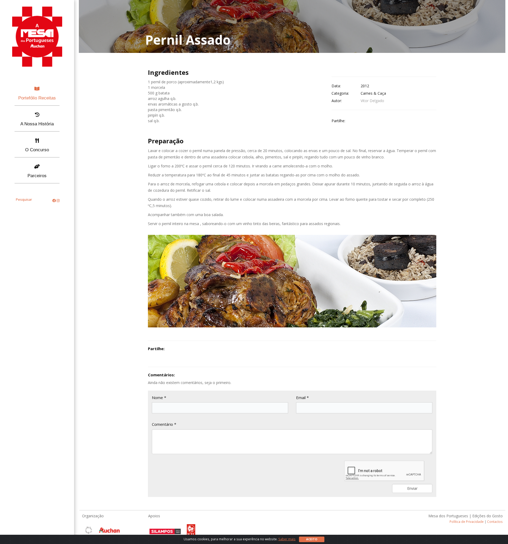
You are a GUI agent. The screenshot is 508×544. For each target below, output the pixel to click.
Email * (302, 397)
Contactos (495, 521)
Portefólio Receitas (37, 97)
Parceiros (37, 175)
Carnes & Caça (373, 93)
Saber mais (287, 539)
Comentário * (164, 424)
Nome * (159, 397)
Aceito (311, 539)
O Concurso (37, 149)
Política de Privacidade (467, 521)
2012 (365, 85)
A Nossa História (37, 123)
